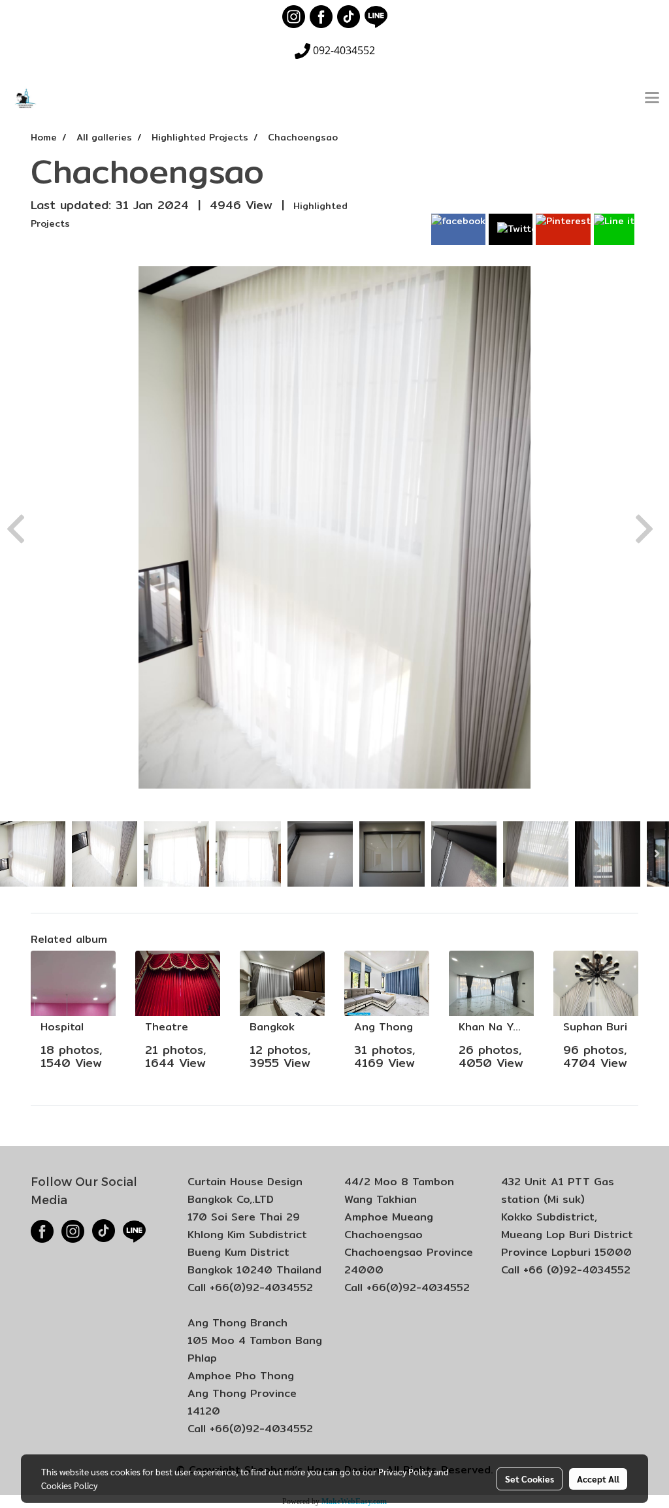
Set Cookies (529, 1478)
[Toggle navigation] (652, 98)
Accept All (598, 1478)
